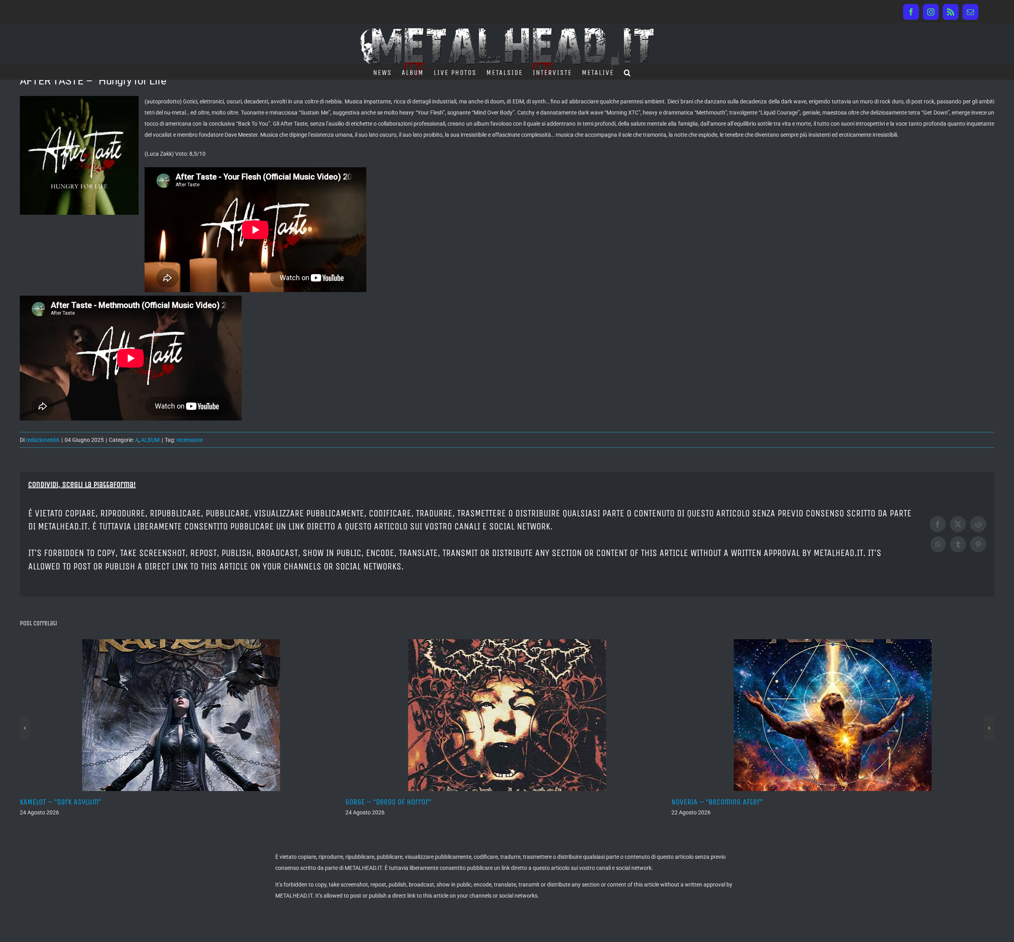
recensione (189, 440)
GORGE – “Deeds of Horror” (63, 801)
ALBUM (150, 440)
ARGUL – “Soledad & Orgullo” (717, 801)
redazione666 (42, 440)
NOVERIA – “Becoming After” (391, 801)
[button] (627, 72)
